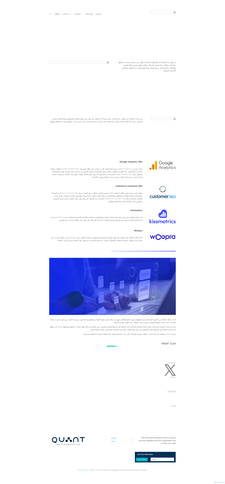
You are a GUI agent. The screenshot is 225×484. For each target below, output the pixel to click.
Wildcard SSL (219, 482)
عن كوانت (65, 14)
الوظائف (57, 14)
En (50, 14)
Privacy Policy (83, 470)
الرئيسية (98, 14)
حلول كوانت (89, 14)
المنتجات (77, 14)
